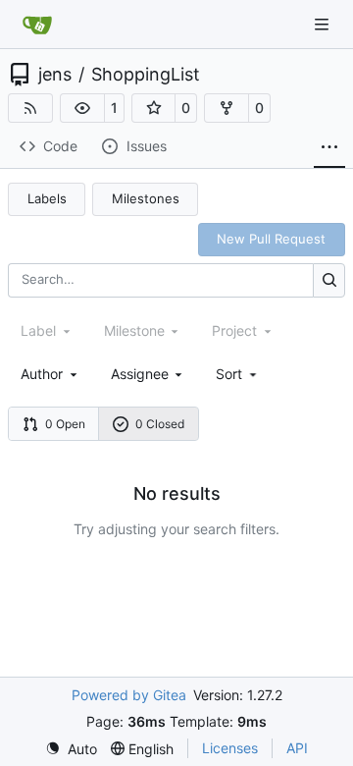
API (297, 747)
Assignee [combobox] (140, 373)
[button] (82, 108)
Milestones (145, 198)
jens (55, 74)
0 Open (65, 423)
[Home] (37, 24)
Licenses (230, 747)
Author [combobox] (42, 373)
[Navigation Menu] (323, 24)
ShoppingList (145, 74)
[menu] (238, 374)
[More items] (329, 147)
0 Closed (159, 423)
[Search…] (329, 280)
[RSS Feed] (30, 108)
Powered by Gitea (129, 694)
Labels (47, 198)
